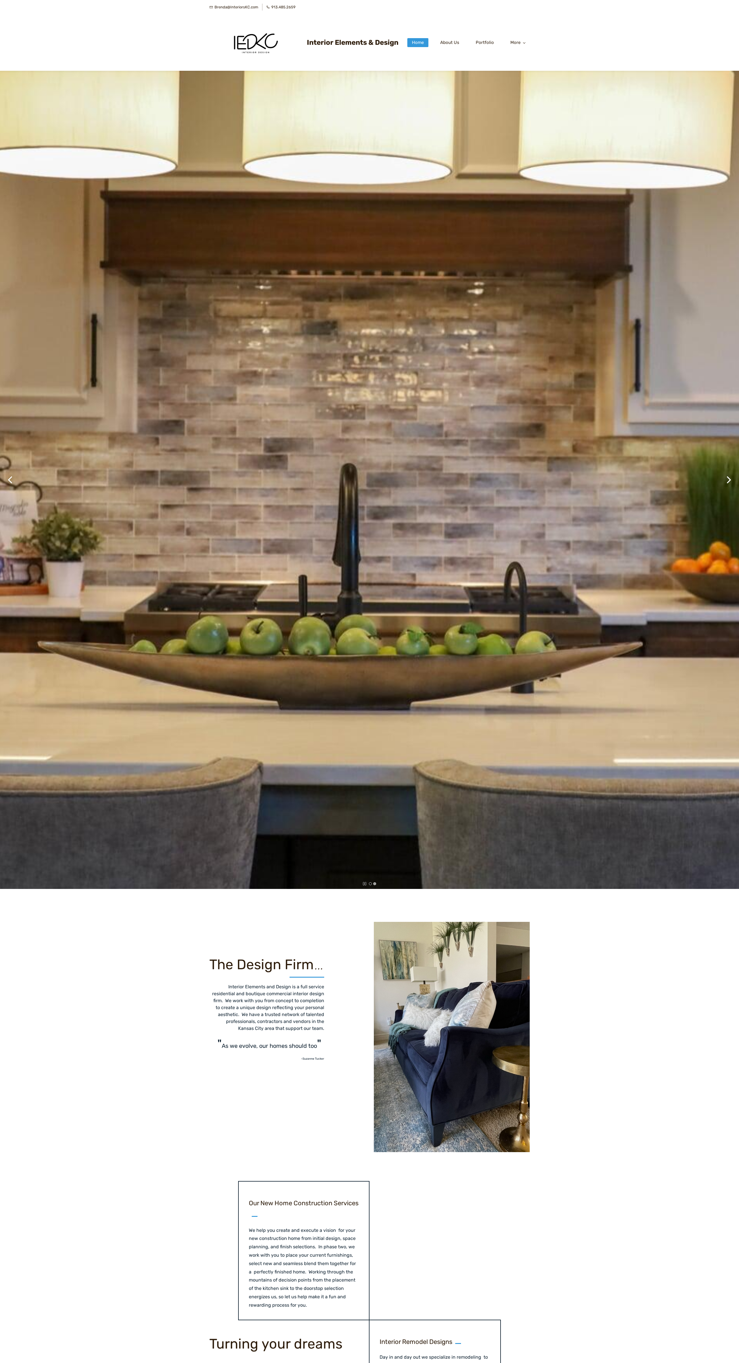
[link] (452, 926)
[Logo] (256, 42)
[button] (10, 480)
